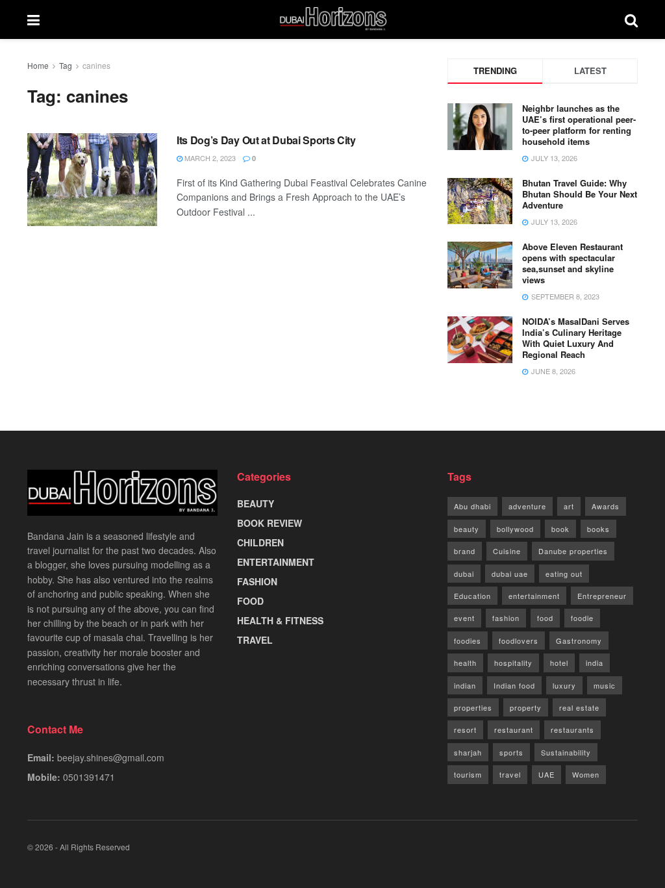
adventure (527, 506)
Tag (65, 65)
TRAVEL (255, 639)
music (605, 685)
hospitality (513, 662)
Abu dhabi (472, 506)
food (545, 618)
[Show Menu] (33, 19)
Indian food (514, 685)
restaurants (572, 729)
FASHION (257, 581)
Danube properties (573, 551)
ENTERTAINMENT (275, 561)
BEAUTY (255, 503)
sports (511, 752)
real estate (579, 707)
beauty (466, 529)
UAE (546, 774)
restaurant (513, 729)
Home (38, 65)
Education (472, 595)
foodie (582, 618)
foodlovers (518, 640)
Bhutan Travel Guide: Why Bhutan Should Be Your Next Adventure (579, 194)
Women (585, 774)
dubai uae (510, 573)
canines (96, 65)
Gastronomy (579, 640)
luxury (564, 685)
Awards (606, 506)
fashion (506, 618)
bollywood (515, 529)
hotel (559, 662)
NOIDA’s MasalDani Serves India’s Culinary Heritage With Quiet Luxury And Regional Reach (575, 338)
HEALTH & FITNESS (280, 620)
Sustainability (566, 752)
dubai (464, 573)
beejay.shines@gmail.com (110, 757)
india (594, 662)
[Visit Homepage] (332, 19)
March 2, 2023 (209, 158)
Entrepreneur (602, 595)
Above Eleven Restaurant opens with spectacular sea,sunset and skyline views (572, 263)
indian (465, 685)
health (465, 662)
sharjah (468, 752)
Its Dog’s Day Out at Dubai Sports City (266, 140)
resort (465, 729)
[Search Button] (631, 19)
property (526, 707)
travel (510, 774)
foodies (467, 640)
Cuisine (507, 551)
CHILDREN (260, 542)
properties (473, 707)
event (464, 618)
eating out (564, 573)
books (598, 529)
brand (464, 551)
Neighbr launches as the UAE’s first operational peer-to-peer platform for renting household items (579, 124)
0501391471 (89, 776)
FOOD (250, 600)
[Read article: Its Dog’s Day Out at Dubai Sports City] (92, 179)
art (569, 506)
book (560, 529)
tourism (468, 774)
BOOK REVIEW (269, 522)
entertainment (534, 595)
